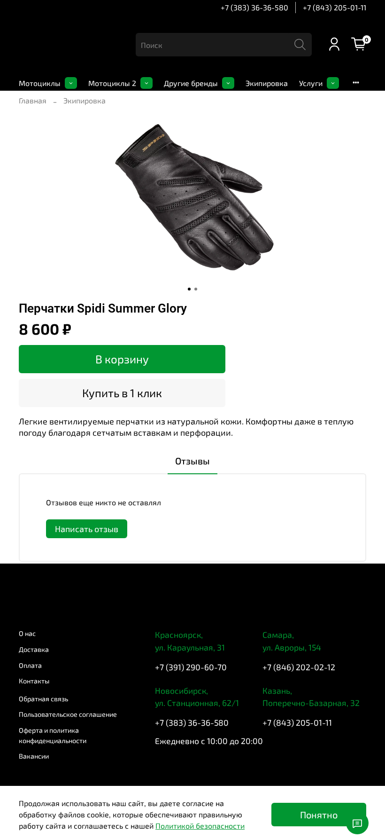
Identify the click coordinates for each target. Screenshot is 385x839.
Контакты (34, 681)
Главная (32, 100)
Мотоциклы (40, 82)
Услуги (311, 82)
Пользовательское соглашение (68, 714)
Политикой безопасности (200, 825)
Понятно (319, 814)
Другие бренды (191, 82)
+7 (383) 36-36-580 (254, 7)
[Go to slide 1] (189, 289)
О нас (27, 633)
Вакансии (34, 756)
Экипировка (267, 82)
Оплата (30, 665)
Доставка (34, 649)
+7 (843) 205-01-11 (334, 7)
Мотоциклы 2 (112, 82)
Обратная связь (43, 699)
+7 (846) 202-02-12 (298, 667)
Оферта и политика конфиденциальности (52, 735)
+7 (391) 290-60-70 (191, 667)
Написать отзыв (86, 529)
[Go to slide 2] (195, 289)
